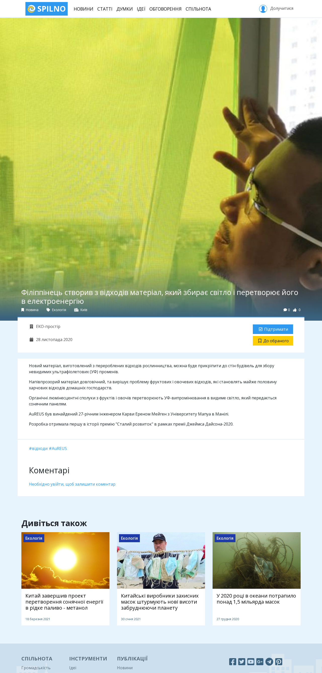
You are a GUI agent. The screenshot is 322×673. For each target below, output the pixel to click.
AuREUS (59, 448)
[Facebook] (232, 661)
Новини (83, 9)
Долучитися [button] (281, 8)
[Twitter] (241, 661)
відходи (40, 448)
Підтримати (276, 329)
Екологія (58, 309)
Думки (124, 9)
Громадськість (36, 667)
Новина (31, 309)
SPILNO (50, 9)
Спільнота (198, 9)
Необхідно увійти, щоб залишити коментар (72, 484)
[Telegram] (269, 661)
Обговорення (165, 9)
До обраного (276, 341)
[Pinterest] (278, 661)
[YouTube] (250, 661)
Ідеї (141, 9)
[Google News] (259, 661)
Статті (104, 9)
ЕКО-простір (47, 326)
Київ (83, 309)
